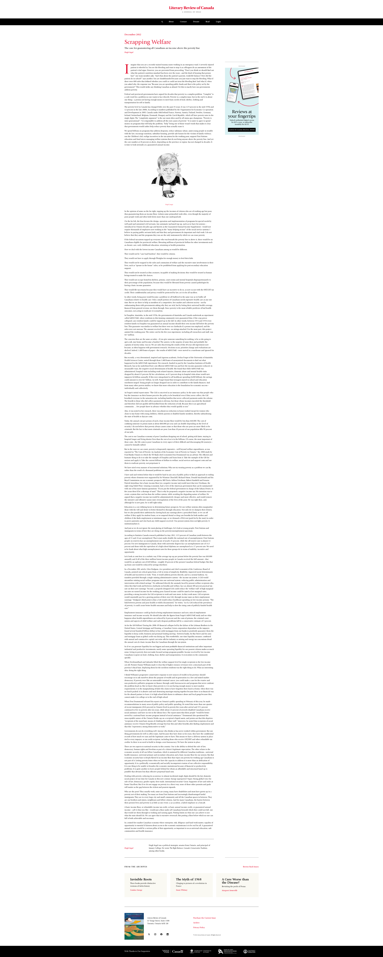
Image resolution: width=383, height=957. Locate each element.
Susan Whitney (181, 890)
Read (208, 22)
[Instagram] (155, 934)
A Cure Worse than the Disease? (235, 881)
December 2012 (132, 35)
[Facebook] (161, 934)
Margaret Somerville (229, 891)
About (171, 22)
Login (218, 22)
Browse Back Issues (251, 867)
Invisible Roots (141, 879)
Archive (196, 923)
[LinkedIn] (167, 934)
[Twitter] (149, 934)
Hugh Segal (128, 52)
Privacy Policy (199, 928)
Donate (196, 22)
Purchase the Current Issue (204, 918)
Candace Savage (136, 890)
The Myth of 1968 (188, 879)
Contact (183, 22)
